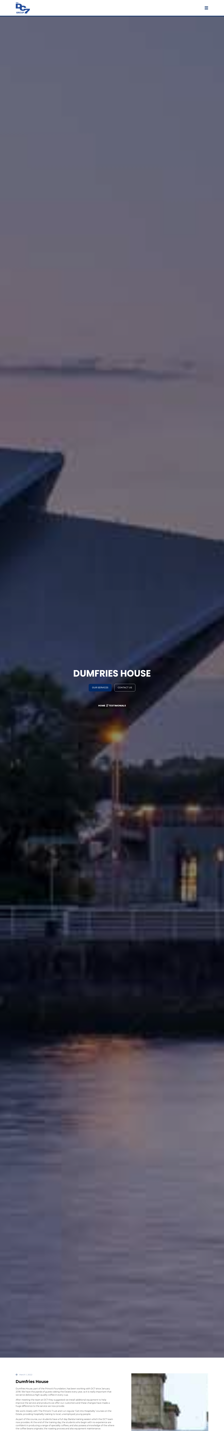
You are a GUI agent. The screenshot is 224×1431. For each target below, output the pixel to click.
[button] (100, 687)
